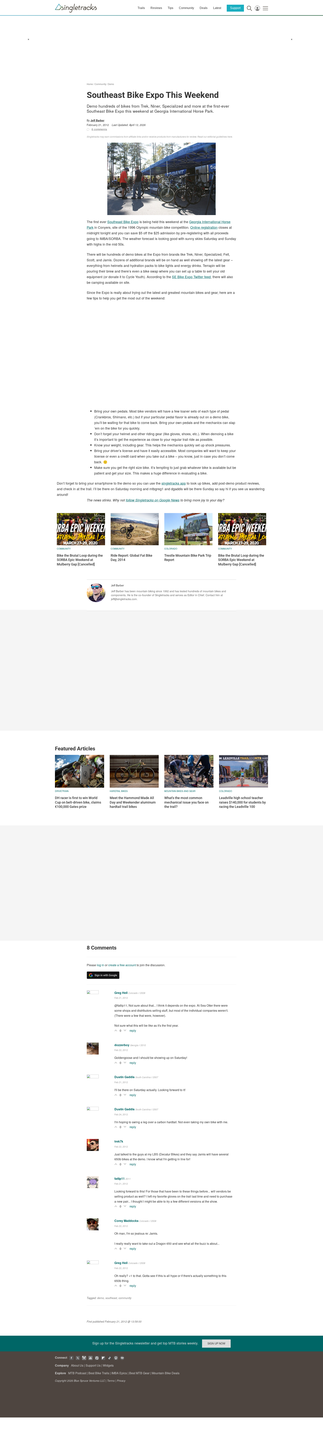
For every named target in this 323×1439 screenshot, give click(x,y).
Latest (217, 8)
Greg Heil (120, 993)
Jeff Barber (97, 120)
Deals (203, 8)
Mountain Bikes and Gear (180, 790)
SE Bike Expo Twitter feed (191, 276)
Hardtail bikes (119, 790)
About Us (77, 1365)
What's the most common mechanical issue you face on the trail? (186, 802)
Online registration (204, 227)
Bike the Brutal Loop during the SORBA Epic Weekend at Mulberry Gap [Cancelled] (80, 559)
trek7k (118, 1141)
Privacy (121, 1380)
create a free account (122, 965)
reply (133, 1030)
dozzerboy (121, 1045)
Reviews (156, 8)
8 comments (99, 129)
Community (186, 8)
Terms (111, 1380)
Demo (111, 84)
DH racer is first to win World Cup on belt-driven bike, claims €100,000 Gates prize (78, 802)
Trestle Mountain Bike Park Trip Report (187, 557)
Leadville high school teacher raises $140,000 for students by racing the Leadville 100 (242, 802)
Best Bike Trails (98, 1373)
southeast (111, 1298)
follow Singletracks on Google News (152, 500)
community (125, 1298)
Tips (170, 8)
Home (90, 84)
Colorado (170, 548)
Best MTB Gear (139, 1373)
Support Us (93, 1365)
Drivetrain (62, 790)
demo (100, 1298)
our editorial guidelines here (218, 136)
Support (235, 8)
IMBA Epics (119, 1373)
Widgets (108, 1365)
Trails (141, 8)
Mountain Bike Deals (165, 1373)
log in (100, 965)
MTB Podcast (77, 1373)
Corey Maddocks (126, 1221)
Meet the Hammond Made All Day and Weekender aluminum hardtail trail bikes (133, 802)
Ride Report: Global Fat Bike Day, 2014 (131, 557)
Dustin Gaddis (124, 1077)
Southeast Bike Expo (123, 221)
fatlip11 (119, 1178)
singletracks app (174, 483)
